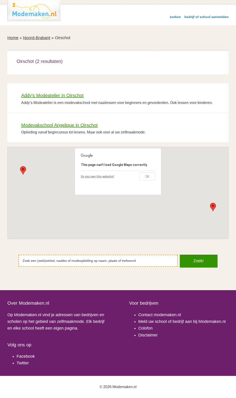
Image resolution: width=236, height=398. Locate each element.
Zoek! (198, 261)
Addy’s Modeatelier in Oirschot (52, 95)
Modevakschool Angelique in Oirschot (59, 125)
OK (147, 176)
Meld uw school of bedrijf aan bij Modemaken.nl (182, 321)
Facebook (26, 356)
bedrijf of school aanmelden (206, 17)
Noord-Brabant (36, 37)
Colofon (145, 328)
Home (12, 37)
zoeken (175, 17)
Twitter (23, 363)
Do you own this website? (97, 176)
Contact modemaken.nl (159, 315)
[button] (213, 207)
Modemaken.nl (34, 10)
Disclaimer (148, 335)
